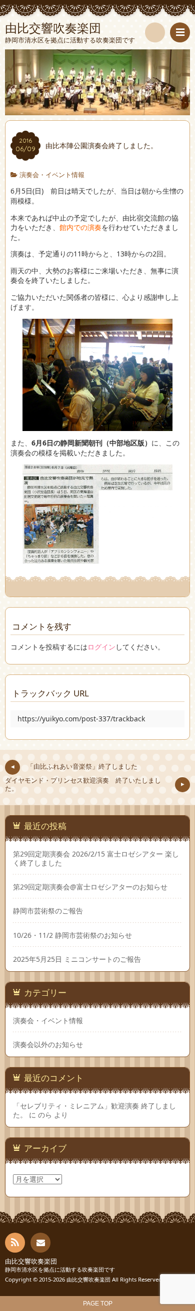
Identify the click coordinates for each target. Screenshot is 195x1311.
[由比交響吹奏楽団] (97, 82)
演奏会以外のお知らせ (48, 1044)
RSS (15, 1243)
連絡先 (40, 1243)
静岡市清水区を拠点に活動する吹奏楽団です (60, 1269)
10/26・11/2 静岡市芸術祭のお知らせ (72, 935)
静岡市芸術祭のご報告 (48, 910)
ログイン (102, 647)
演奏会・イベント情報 (52, 175)
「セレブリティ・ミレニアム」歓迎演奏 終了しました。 (94, 1110)
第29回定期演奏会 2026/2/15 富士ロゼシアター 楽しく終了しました (96, 859)
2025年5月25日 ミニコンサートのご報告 (77, 959)
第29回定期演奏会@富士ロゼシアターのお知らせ (90, 886)
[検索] (155, 32)
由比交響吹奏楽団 (31, 1261)
